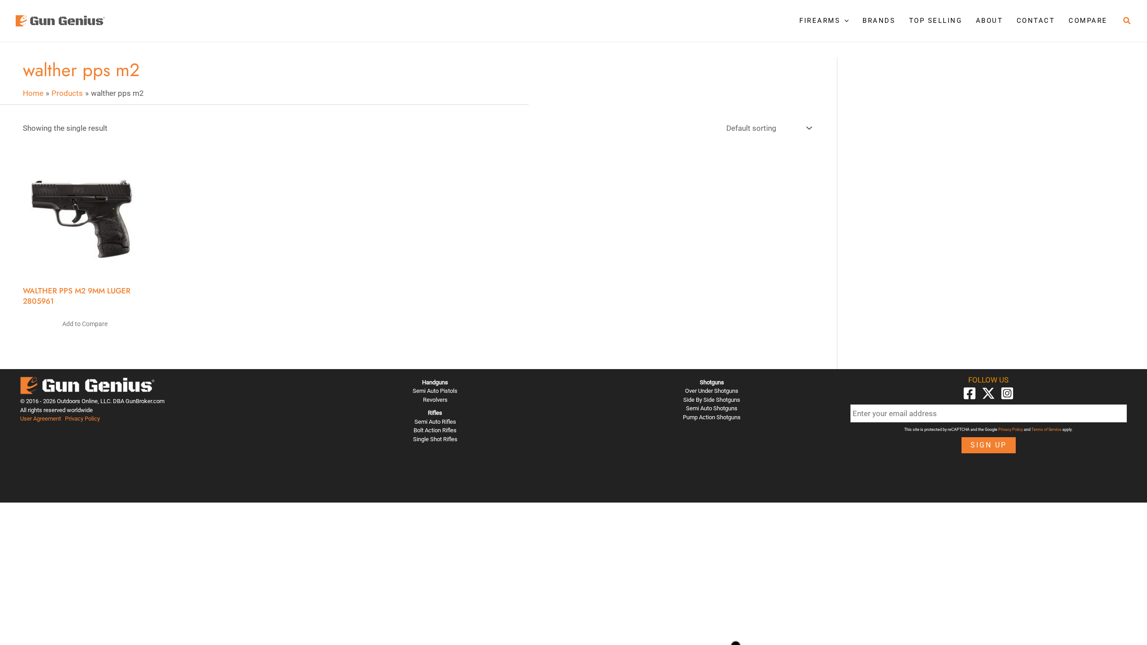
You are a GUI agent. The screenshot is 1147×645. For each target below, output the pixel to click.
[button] (844, 20)
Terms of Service (1046, 429)
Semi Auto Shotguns (711, 408)
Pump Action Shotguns (712, 417)
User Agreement (40, 418)
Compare (1088, 21)
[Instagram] (1007, 393)
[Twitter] (988, 393)
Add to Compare (85, 323)
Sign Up (988, 445)
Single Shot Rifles (435, 439)
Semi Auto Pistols (435, 390)
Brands (878, 21)
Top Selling (935, 21)
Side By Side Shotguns (711, 399)
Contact (1036, 21)
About (989, 21)
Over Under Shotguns (711, 390)
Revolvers (435, 399)
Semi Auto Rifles (435, 421)
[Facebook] (969, 393)
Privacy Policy (82, 418)
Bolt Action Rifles (435, 430)
